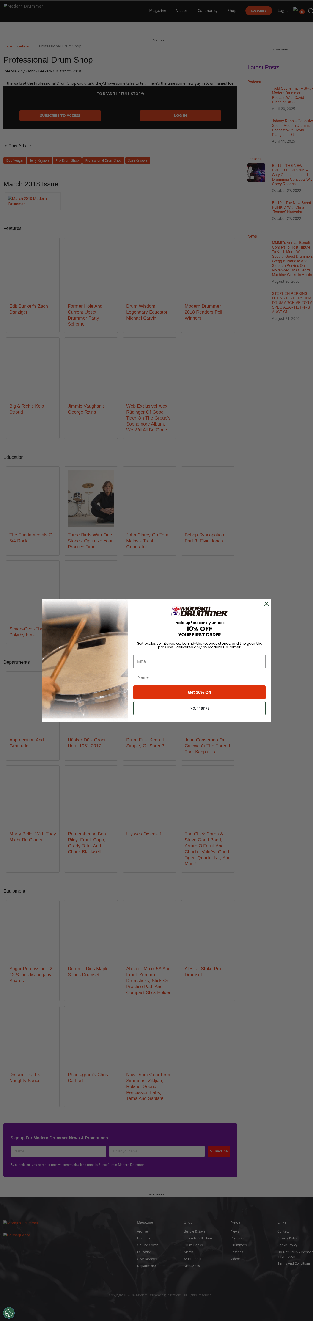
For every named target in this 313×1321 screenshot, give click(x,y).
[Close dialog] (267, 603)
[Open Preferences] (9, 1313)
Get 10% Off (199, 692)
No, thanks (199, 708)
